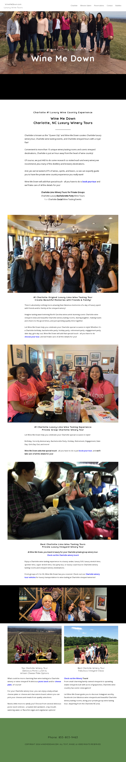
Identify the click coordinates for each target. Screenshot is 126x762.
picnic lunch (43, 681)
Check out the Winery (73, 678)
